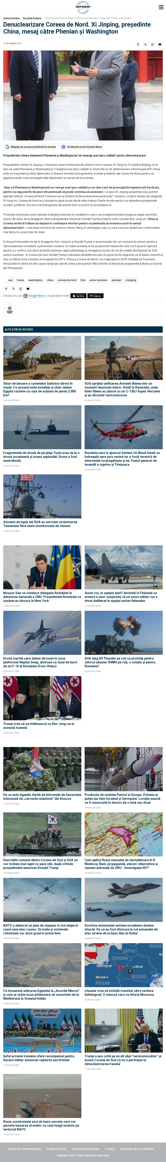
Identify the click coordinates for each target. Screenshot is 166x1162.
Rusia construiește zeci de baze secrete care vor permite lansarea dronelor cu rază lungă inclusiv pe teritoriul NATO (41, 1125)
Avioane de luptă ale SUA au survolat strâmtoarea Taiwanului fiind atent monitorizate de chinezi (40, 524)
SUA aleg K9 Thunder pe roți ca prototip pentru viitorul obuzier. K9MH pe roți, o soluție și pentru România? (120, 662)
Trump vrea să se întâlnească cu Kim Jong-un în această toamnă (38, 726)
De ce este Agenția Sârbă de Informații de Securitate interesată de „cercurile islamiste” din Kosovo (42, 797)
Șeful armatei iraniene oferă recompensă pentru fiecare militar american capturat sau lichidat (38, 1058)
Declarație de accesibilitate (137, 1148)
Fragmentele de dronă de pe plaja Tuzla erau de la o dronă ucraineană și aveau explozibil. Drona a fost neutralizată (41, 457)
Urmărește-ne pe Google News (84, 146)
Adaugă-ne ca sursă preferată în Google (33, 146)
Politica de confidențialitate (24, 1148)
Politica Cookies (56, 1148)
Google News (36, 295)
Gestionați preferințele (86, 1148)
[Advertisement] (124, 508)
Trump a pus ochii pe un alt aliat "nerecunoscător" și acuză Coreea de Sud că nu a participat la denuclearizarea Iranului (123, 1060)
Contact (110, 1148)
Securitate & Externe (32, 18)
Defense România (11, 18)
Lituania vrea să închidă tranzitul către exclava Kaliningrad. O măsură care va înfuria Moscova (119, 993)
